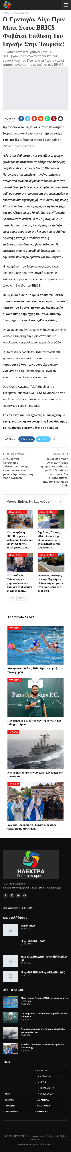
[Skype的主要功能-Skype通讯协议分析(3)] (10, 976)
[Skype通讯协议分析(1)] (10, 945)
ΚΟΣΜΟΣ (9, 1100)
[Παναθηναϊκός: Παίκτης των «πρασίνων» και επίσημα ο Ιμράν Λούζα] (35, 697)
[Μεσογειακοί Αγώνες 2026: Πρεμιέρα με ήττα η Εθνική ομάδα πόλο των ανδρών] (35, 645)
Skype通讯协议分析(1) (33, 941)
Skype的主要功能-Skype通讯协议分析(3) (43, 972)
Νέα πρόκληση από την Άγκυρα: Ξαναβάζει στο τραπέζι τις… (43, 1030)
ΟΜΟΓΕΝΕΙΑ (46, 1093)
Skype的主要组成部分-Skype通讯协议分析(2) (44, 958)
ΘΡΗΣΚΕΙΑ (14, 784)
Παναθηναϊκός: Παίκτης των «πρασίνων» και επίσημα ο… (44, 1015)
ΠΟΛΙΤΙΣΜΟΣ (11, 1111)
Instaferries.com (44, 1144)
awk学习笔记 (28, 925)
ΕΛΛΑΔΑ (13, 732)
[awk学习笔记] (10, 930)
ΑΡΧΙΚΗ (9, 1093)
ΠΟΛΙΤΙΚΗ (10, 1105)
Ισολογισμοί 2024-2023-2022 (18, 908)
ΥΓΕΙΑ (43, 1082)
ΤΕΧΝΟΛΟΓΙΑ (47, 1088)
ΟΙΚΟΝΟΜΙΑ (43, 1105)
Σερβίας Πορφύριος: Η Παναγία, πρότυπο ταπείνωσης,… (42, 1046)
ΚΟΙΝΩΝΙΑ (45, 1076)
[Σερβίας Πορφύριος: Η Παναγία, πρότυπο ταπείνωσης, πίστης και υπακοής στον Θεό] (35, 801)
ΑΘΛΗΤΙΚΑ (14, 628)
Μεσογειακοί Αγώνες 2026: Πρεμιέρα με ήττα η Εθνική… (44, 999)
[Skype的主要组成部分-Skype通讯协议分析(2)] (10, 961)
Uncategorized (16, 512)
